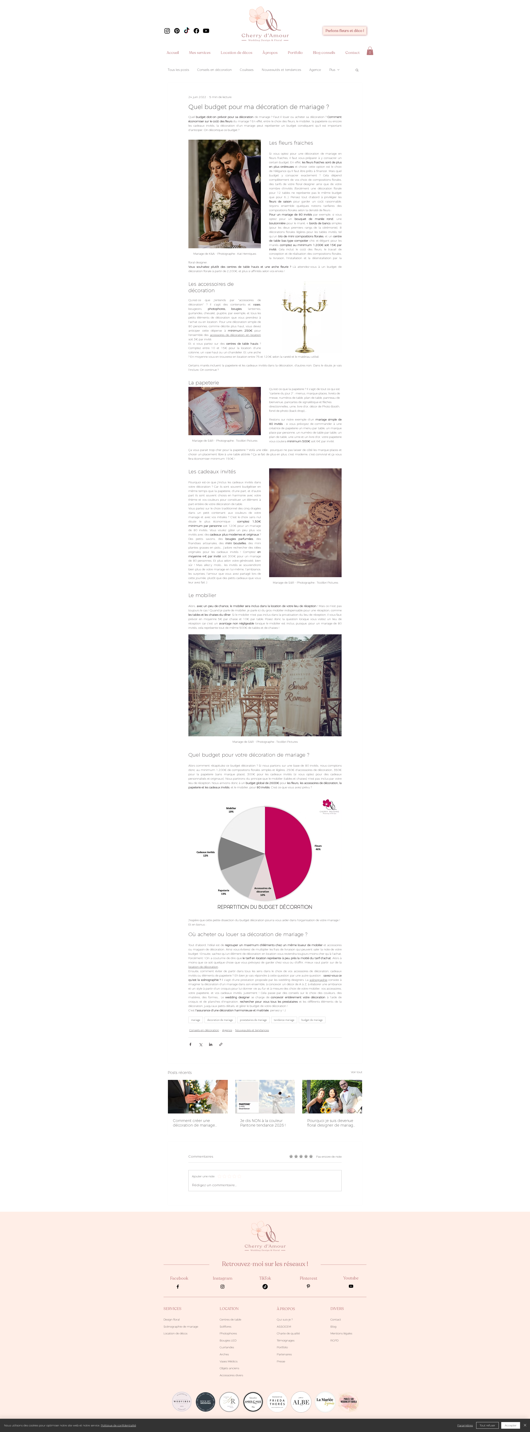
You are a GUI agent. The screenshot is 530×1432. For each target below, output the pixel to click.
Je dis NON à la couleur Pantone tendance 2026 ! (262, 1123)
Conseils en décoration (214, 70)
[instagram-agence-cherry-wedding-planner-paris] (222, 1286)
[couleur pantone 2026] (265, 1096)
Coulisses (246, 70)
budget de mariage (312, 1020)
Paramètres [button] (465, 1425)
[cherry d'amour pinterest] (177, 30)
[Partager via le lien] (221, 1044)
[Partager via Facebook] (190, 1044)
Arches (224, 1354)
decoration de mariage (220, 1020)
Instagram (222, 1278)
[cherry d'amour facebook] (196, 30)
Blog (333, 1326)
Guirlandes (227, 1347)
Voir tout (356, 1072)
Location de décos (175, 1333)
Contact (335, 1319)
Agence (315, 70)
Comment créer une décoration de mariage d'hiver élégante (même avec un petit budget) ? (194, 1123)
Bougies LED (228, 1340)
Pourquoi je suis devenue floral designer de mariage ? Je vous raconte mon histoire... (331, 1123)
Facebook (179, 1278)
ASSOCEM (284, 1326)
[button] (202, 53)
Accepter (511, 1425)
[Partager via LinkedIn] (211, 1044)
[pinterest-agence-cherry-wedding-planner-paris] (308, 1286)
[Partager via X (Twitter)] (200, 1044)
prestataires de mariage (253, 1020)
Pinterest (308, 1278)
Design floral (172, 1319)
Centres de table (230, 1319)
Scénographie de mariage (181, 1326)
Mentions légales (341, 1333)
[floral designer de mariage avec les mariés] (332, 1096)
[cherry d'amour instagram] (167, 30)
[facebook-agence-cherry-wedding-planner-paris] (177, 1286)
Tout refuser (487, 1425)
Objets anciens (229, 1368)
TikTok (265, 1278)
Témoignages (285, 1340)
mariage (195, 1020)
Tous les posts (178, 70)
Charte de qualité (288, 1333)
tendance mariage (284, 1020)
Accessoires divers (231, 1375)
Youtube (351, 1278)
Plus (332, 70)
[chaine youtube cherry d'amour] (206, 30)
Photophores (228, 1333)
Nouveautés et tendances (281, 70)
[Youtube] (351, 1286)
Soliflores (225, 1326)
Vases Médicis (228, 1361)
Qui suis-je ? (285, 1319)
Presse (281, 1361)
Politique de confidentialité (118, 1425)
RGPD (334, 1340)
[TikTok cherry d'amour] (186, 30)
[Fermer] (525, 1425)
